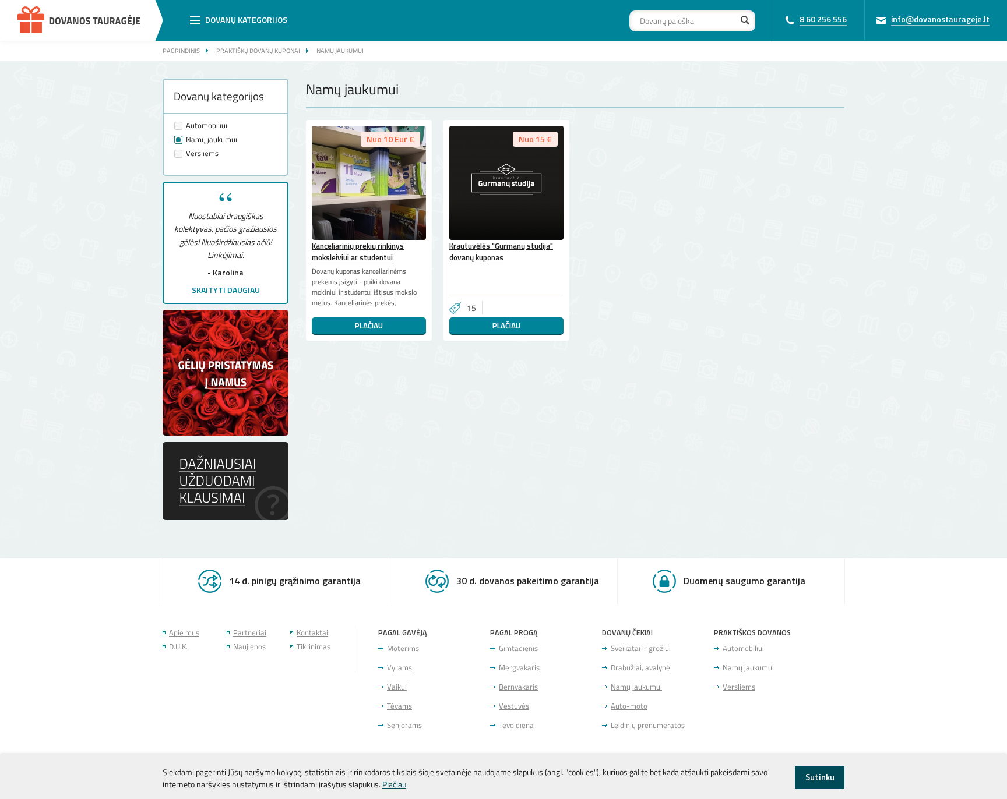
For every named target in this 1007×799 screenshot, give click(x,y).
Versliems (202, 153)
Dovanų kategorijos (246, 19)
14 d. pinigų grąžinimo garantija (295, 581)
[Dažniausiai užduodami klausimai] (225, 517)
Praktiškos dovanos (752, 632)
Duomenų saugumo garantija (744, 581)
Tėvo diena (516, 725)
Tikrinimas (313, 646)
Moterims (403, 648)
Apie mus (184, 632)
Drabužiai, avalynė (640, 667)
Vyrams (399, 667)
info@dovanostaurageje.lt (940, 19)
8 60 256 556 (823, 19)
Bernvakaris (518, 686)
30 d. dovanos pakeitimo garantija (527, 581)
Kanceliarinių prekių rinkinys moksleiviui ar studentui (358, 251)
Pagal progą (514, 632)
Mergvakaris (519, 667)
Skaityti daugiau (226, 290)
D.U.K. (178, 646)
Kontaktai (312, 632)
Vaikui (397, 686)
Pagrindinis (181, 50)
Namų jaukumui (340, 50)
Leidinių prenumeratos (648, 725)
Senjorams (404, 725)
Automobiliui (206, 125)
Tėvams (399, 706)
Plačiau (369, 325)
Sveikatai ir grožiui (641, 648)
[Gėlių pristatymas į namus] (225, 435)
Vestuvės (514, 706)
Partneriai (249, 632)
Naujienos (249, 646)
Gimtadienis (518, 648)
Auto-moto (629, 706)
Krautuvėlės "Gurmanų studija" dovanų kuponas (501, 251)
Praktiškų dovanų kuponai (258, 50)
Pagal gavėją (402, 632)
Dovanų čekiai (627, 632)
